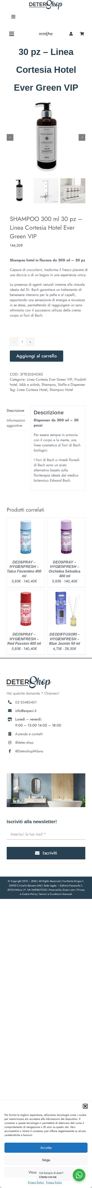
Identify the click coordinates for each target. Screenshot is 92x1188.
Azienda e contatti (29, 734)
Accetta (46, 1148)
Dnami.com (69, 890)
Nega (46, 1160)
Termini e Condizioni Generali (55, 894)
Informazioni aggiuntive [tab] (16, 423)
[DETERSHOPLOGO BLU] (46, 33)
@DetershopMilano (29, 751)
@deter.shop (24, 742)
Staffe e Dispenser (71, 384)
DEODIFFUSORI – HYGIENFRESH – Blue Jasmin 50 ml (64, 639)
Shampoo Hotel (61, 389)
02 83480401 (26, 702)
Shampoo (49, 384)
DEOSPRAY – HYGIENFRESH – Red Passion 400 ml (24, 639)
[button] (85, 1106)
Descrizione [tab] (15, 410)
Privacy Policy (36, 1182)
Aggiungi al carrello (36, 356)
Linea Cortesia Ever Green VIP (49, 379)
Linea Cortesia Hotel (32, 389)
